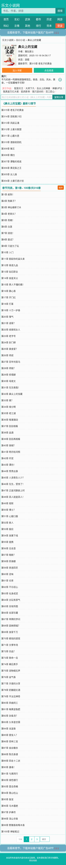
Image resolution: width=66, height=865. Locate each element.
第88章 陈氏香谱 (9, 754)
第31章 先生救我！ (10, 387)
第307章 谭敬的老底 (11, 161)
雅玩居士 (29, 51)
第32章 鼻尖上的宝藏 (11, 393)
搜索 (60, 11)
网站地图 (33, 860)
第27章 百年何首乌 (10, 361)
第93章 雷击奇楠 (9, 786)
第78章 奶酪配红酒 (10, 689)
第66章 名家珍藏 (9, 612)
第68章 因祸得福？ (10, 625)
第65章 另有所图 (9, 606)
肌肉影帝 (25, 91)
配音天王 (18, 88)
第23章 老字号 (8, 336)
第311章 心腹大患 (10, 135)
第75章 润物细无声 (10, 670)
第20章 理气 (7, 316)
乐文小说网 (10, 5)
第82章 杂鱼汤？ (9, 715)
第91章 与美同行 (9, 773)
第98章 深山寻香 (9, 818)
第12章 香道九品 (9, 265)
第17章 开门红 (8, 297)
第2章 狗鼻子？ (9, 200)
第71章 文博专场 (9, 644)
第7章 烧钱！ (7, 233)
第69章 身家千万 (9, 632)
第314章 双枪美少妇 (11, 116)
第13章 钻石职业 (9, 271)
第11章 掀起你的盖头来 (13, 258)
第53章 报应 (7, 529)
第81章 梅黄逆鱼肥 (10, 709)
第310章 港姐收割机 (11, 142)
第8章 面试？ (7, 239)
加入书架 (17, 70)
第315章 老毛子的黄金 (40, 63)
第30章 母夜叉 (8, 381)
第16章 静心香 (8, 290)
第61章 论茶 (7, 580)
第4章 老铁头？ (9, 213)
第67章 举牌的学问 (10, 619)
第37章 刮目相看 (9, 426)
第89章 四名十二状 (10, 760)
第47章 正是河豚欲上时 (13, 490)
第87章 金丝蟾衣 (9, 747)
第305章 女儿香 (9, 174)
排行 (38, 26)
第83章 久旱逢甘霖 (10, 722)
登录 (59, 26)
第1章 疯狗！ (7, 194)
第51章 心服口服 (9, 516)
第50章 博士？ (8, 509)
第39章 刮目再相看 (10, 438)
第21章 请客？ (8, 323)
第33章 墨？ (7, 400)
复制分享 (58, 97)
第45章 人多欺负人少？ (13, 477)
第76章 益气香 (8, 677)
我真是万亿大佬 (11, 91)
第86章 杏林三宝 (9, 741)
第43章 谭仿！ (8, 464)
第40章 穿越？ (8, 445)
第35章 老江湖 (8, 413)
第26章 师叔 (7, 355)
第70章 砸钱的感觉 (10, 638)
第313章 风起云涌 (10, 122)
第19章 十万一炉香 (10, 310)
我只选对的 (37, 91)
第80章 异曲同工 (9, 702)
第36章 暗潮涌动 (9, 419)
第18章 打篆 (7, 303)
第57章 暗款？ (8, 554)
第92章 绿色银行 (9, 780)
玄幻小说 (20, 40)
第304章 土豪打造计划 (12, 180)
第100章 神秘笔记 (10, 831)
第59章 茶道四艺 (9, 567)
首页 (6, 19)
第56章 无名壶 (8, 548)
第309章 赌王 (8, 148)
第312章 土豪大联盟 (11, 129)
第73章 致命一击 (9, 657)
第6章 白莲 (6, 226)
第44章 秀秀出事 (9, 471)
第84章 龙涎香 (8, 728)
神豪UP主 (57, 88)
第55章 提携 (7, 541)
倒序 (61, 187)
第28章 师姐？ (8, 368)
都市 (38, 19)
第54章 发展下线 (9, 535)
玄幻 (16, 19)
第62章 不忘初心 (9, 586)
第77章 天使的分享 (10, 683)
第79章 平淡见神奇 (10, 696)
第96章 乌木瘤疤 (9, 805)
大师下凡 (29, 88)
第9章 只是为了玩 (10, 245)
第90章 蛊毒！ (8, 767)
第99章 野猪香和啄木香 (13, 825)
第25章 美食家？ (9, 348)
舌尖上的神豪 (43, 88)
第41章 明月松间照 (10, 451)
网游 (59, 19)
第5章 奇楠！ (7, 220)
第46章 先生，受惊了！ (13, 484)
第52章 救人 (7, 522)
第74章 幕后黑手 (9, 664)
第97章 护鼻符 (8, 812)
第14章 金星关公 (9, 278)
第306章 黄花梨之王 (11, 167)
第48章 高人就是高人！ (13, 496)
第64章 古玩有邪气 (10, 599)
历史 (49, 19)
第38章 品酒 (7, 432)
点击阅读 (48, 70)
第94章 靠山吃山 (9, 792)
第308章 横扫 (8, 155)
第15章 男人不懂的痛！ (13, 284)
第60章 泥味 (7, 574)
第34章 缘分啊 (8, 406)
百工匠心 (50, 91)
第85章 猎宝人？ (9, 734)
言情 (16, 26)
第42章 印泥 (7, 458)
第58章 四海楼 (8, 561)
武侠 (27, 19)
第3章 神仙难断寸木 (11, 207)
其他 (27, 26)
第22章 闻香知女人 (10, 329)
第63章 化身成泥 (9, 593)
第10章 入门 (7, 252)
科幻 (6, 26)
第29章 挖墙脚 (8, 374)
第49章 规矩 (7, 503)
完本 (49, 26)
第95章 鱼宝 (7, 799)
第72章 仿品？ (8, 651)
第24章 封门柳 (8, 342)
